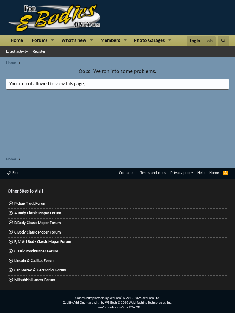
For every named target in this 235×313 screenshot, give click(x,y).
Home (17, 40)
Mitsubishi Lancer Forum (34, 280)
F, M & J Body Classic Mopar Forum (42, 242)
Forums (39, 40)
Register (39, 51)
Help (201, 173)
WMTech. (138, 302)
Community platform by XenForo (117, 298)
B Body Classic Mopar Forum (37, 223)
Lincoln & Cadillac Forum (34, 261)
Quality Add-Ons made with (82, 302)
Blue (15, 173)
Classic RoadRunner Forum (36, 251)
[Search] (223, 41)
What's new (74, 40)
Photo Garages (149, 40)
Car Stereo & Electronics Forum (40, 270)
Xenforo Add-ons (119, 307)
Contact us (127, 173)
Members (110, 40)
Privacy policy (181, 173)
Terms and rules (153, 173)
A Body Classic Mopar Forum (37, 213)
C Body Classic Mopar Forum (37, 232)
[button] (52, 40)
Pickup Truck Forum (30, 204)
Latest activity (17, 51)
